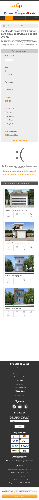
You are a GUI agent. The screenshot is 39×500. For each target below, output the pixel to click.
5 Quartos (10, 124)
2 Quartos (10, 112)
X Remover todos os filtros (19, 140)
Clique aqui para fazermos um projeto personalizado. (19, 174)
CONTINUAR (19, 496)
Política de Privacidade (15, 493)
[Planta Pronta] (19, 7)
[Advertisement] (19, 338)
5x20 (9, 101)
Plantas (9, 74)
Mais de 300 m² (12, 135)
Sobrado (10, 90)
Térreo (9, 86)
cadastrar (19, 426)
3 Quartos (10, 116)
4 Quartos (10, 120)
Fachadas (10, 71)
